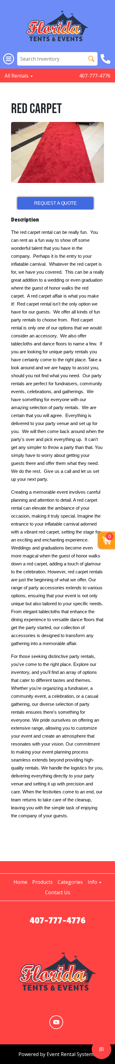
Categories (70, 882)
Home (20, 882)
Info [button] (93, 882)
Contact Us (57, 892)
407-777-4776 (94, 75)
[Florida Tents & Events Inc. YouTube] (56, 1022)
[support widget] (101, 1049)
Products (42, 882)
